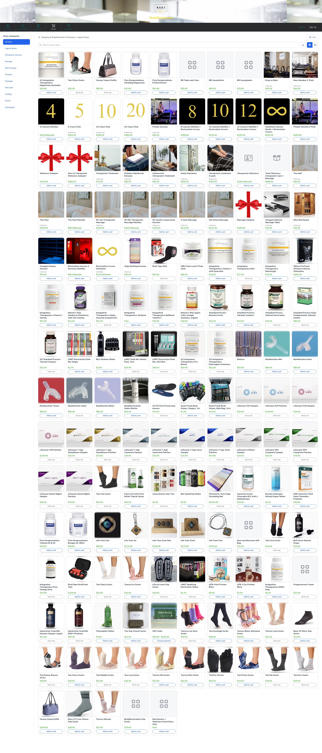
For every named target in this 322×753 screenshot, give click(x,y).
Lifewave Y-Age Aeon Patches (219, 451)
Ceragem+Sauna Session (48, 267)
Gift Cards (9, 87)
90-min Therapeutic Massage (105, 221)
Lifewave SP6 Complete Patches (302, 451)
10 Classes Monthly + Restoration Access (219, 128)
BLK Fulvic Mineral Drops (302, 541)
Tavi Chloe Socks (76, 80)
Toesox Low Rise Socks (189, 632)
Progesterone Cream (303, 584)
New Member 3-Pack (303, 80)
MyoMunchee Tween (49, 406)
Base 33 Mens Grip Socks (302, 632)
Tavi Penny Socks (245, 675)
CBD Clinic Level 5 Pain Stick (192, 267)
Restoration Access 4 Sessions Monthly (78, 267)
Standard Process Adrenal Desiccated (275, 314)
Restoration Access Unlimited (105, 267)
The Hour (44, 220)
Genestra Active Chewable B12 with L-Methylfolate (248, 496)
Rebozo (241, 359)
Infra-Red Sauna (301, 220)
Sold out (79, 92)
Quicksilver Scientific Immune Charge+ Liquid (51, 632)
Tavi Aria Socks (103, 494)
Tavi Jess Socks (300, 675)
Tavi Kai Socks (272, 675)
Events (7, 101)
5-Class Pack (74, 127)
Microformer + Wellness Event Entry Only (162, 721)
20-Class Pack (131, 127)
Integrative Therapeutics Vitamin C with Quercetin (220, 269)
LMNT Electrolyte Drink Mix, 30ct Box (163, 360)
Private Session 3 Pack (304, 127)
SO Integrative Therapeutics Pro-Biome (189, 362)
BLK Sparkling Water (191, 494)
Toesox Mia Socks (161, 675)
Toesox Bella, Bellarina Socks (248, 632)
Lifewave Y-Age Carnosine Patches (161, 451)
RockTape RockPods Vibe (78, 585)
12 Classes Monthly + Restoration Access (247, 128)
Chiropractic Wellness (248, 173)
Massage (8, 61)
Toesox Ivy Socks (132, 584)
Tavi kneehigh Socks (218, 631)
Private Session (160, 127)
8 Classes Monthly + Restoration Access (190, 128)
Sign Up (312, 27)
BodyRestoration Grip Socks (134, 720)
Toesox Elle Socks (190, 675)
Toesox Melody (103, 719)
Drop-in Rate (271, 80)
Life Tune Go (130, 540)
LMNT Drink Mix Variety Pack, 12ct (135, 360)
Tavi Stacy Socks (104, 584)
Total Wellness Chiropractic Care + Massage (274, 176)
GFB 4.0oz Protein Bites (217, 585)
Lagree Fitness (11, 48)
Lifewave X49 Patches (50, 450)
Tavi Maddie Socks (105, 675)
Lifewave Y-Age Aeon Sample (191, 451)
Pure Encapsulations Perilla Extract (162, 81)
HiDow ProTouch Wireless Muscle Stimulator (301, 269)
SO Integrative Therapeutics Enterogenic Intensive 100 (219, 362)
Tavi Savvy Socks (76, 675)
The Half (297, 173)
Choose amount (164, 641)
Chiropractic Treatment (107, 173)
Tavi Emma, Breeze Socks (49, 676)
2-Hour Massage (189, 220)
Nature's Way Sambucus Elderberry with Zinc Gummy (78, 315)
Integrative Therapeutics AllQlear (135, 314)
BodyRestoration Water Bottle (132, 407)
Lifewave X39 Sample (247, 406)
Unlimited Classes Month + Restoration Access (275, 129)
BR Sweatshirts (216, 80)
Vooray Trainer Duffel (106, 80)
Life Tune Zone (188, 540)
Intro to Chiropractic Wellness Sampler (77, 174)
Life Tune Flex (216, 540)
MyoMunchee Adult (77, 406)
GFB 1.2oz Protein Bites (246, 585)
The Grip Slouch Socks (135, 631)
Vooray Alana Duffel (49, 719)
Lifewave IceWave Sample (246, 451)
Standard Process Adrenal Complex (245, 314)
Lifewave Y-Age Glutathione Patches (106, 451)
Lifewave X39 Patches (276, 406)
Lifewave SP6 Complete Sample (274, 451)
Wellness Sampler (49, 173)
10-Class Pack (103, 127)
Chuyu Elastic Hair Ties (163, 494)
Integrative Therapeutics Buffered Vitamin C (163, 315)
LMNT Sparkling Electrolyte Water (189, 585)
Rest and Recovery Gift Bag (248, 541)
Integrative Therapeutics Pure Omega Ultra (49, 587)
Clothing (8, 94)
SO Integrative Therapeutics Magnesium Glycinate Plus (50, 83)
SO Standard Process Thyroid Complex (50, 360)
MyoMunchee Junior (302, 359)
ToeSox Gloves (216, 675)
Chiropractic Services (13, 55)
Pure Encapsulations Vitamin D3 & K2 (49, 541)
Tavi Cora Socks (272, 540)
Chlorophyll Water (105, 631)
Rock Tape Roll (159, 266)
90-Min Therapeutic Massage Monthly (133, 221)
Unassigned (9, 107)
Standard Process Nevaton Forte (217, 314)
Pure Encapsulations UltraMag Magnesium (134, 81)
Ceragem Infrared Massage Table (273, 221)
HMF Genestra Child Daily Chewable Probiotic (303, 496)
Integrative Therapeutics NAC (246, 267)
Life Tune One (102, 540)
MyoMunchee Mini (273, 359)
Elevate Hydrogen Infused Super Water (275, 495)
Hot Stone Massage (218, 220)
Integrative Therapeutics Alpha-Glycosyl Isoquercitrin (106, 315)
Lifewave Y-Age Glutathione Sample (78, 451)
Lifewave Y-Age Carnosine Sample (133, 451)
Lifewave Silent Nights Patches (79, 495)
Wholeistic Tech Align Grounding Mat (219, 495)
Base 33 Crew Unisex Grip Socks (78, 720)
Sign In (302, 27)
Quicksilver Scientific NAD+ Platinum (78, 632)
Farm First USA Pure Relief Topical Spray (134, 495)
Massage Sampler (246, 220)
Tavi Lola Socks (131, 675)
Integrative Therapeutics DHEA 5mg (274, 587)
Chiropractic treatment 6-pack (220, 174)
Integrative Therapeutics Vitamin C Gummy (51, 315)
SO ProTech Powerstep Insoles (163, 407)
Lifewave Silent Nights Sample (51, 495)
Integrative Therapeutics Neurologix (271, 269)
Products (8, 74)
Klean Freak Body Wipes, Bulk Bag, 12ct (220, 407)
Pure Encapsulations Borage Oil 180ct (78, 541)
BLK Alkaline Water (105, 359)
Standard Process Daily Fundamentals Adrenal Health (304, 315)
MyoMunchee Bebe (105, 406)
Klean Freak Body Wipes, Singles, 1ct (190, 407)
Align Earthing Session (135, 266)
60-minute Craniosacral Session (163, 221)
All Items (8, 42)
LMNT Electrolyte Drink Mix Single (79, 360)
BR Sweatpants (244, 80)
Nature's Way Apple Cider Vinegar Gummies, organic (190, 315)
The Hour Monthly (76, 220)
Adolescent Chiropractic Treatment (163, 174)
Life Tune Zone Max (161, 540)
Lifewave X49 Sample (304, 406)
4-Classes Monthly (49, 127)
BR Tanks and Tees (190, 80)
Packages (9, 81)
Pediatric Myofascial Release (134, 174)
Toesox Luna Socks (274, 631)
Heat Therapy (10, 68)
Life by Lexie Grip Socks (160, 585)
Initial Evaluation (189, 173)
